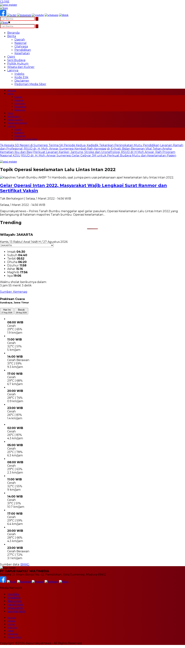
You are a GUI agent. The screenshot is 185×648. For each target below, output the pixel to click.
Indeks (19, 74)
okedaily (13, 594)
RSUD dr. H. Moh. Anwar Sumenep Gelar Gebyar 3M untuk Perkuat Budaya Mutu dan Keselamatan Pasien (98, 155)
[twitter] (11, 15)
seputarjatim (16, 611)
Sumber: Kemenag (13, 291)
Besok (21, 311)
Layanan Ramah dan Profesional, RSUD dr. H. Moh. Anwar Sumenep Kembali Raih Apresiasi (91, 146)
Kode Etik (21, 77)
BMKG (24, 564)
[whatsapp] (51, 15)
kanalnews (15, 604)
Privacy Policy (14, 637)
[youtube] (38, 15)
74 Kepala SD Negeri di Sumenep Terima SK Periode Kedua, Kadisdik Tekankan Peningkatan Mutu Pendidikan (79, 145)
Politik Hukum (17, 63)
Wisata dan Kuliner (21, 67)
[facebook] (3, 15)
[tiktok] (63, 15)
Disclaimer (21, 80)
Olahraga (21, 46)
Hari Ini (6, 311)
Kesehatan (22, 53)
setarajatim (15, 608)
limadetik (14, 597)
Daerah (19, 39)
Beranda (13, 32)
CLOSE (4, 1)
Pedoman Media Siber (30, 84)
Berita (11, 36)
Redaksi (11, 621)
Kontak (11, 624)
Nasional (20, 43)
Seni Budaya (16, 60)
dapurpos (14, 601)
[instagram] (24, 15)
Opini (11, 56)
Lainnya (12, 70)
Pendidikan (22, 50)
